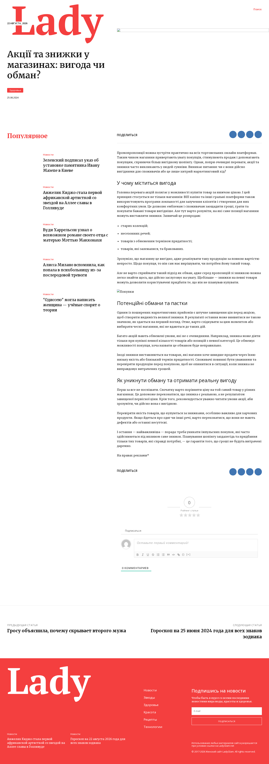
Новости (48, 154)
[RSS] (202, 737)
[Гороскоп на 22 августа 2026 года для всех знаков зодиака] (100, 708)
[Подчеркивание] (147, 555)
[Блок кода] (173, 555)
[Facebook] (233, 134)
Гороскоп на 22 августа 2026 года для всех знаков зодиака (97, 741)
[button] (257, 9)
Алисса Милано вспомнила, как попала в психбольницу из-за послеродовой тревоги (74, 270)
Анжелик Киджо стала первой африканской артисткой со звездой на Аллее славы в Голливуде (36, 742)
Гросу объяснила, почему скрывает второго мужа (66, 631)
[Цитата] (168, 555)
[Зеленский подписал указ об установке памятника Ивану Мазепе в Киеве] (22, 163)
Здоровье (15, 90)
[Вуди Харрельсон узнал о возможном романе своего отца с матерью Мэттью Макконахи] (22, 233)
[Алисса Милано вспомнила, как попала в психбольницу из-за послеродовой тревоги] (22, 268)
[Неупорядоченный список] (163, 555)
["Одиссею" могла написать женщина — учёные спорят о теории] (22, 303)
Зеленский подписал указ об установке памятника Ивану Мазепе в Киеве (71, 165)
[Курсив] (142, 555)
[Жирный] (137, 555)
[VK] (249, 134)
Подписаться (226, 721)
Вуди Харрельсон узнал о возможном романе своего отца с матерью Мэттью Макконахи (75, 235)
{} (183, 554)
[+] (188, 554)
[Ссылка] (178, 555)
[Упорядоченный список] (158, 555)
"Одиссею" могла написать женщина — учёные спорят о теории (71, 304)
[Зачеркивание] (153, 555)
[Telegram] (258, 134)
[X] (241, 134)
